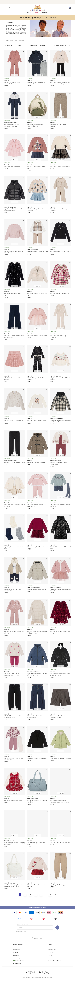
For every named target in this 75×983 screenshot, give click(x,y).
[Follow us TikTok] (56, 919)
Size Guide (16, 955)
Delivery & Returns (18, 944)
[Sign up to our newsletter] (57, 927)
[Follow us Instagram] (31, 919)
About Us (15, 952)
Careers (50, 947)
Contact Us (16, 950)
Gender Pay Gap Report (19, 958)
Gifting (50, 944)
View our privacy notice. (21, 931)
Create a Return (17, 947)
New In (29, 12)
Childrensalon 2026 (35, 977)
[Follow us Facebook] (19, 919)
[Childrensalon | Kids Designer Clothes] (37, 7)
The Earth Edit (39, 938)
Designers (45, 12)
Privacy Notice (52, 950)
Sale (36, 12)
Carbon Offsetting (19, 961)
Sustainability (17, 963)
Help (49, 958)
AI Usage (50, 952)
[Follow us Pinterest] (44, 919)
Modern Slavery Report (54, 961)
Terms (50, 955)
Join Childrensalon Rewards (37, 907)
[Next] (55, 895)
